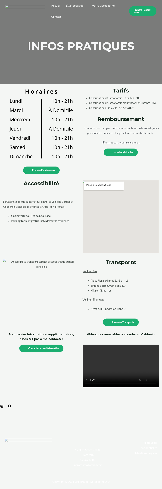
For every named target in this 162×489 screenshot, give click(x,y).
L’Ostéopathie (75, 5)
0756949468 (88, 460)
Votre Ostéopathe (103, 5)
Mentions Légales (146, 453)
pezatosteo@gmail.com (88, 465)
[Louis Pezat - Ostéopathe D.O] (25, 10)
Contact (56, 16)
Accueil (55, 5)
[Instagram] (2, 407)
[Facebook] (9, 407)
